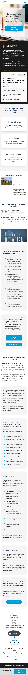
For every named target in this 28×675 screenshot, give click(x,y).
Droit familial (14, 344)
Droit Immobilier (14, 615)
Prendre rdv (14, 602)
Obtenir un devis (20, 671)
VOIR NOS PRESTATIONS (14, 28)
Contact (14, 622)
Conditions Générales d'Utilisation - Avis (14, 625)
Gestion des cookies (14, 629)
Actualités (14, 620)
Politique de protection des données (14, 627)
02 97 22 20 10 (14, 659)
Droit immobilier (14, 338)
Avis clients (14, 619)
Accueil (14, 613)
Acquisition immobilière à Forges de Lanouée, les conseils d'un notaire (20, 180)
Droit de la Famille (14, 617)
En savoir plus (6, 70)
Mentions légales (14, 624)
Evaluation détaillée (9, 90)
